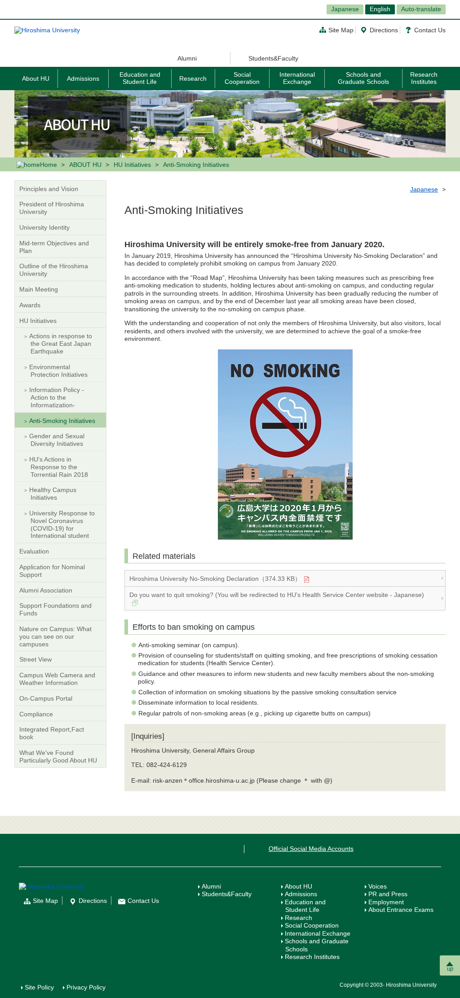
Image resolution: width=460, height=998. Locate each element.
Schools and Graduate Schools (363, 78)
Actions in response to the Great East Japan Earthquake (60, 343)
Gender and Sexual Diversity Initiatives (56, 439)
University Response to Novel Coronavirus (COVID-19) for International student (62, 524)
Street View (35, 659)
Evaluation (34, 551)
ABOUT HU (85, 164)
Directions (384, 30)
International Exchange (297, 78)
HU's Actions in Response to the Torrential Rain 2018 (58, 467)
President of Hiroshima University (51, 207)
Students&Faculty (273, 58)
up (450, 968)
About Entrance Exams (400, 909)
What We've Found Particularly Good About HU (58, 756)
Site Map (341, 30)
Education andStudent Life (305, 906)
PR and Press (387, 894)
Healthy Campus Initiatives (52, 493)
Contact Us (430, 30)
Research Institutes (424, 78)
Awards (29, 305)
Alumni (187, 58)
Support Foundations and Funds (55, 609)
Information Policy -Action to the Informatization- (56, 397)
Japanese (345, 9)
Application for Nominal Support (52, 570)
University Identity (44, 227)
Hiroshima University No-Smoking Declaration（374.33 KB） (215, 578)
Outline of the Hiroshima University (53, 269)
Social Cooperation (242, 78)
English (380, 9)
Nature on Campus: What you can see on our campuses (55, 636)
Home (48, 164)
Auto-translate (421, 9)
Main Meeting (38, 289)
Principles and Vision (48, 188)
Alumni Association (45, 590)
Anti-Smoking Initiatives (62, 420)
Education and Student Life (139, 78)
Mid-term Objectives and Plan (54, 247)
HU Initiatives (132, 164)
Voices (377, 886)
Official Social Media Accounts (311, 848)
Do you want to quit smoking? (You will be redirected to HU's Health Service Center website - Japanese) (276, 594)
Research (193, 78)
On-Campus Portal (45, 698)
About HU (35, 78)
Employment (386, 902)
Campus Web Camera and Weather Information (57, 678)
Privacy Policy (86, 987)
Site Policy (39, 987)
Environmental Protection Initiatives (58, 370)
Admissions (83, 78)
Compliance (36, 714)
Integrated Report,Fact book (51, 733)
